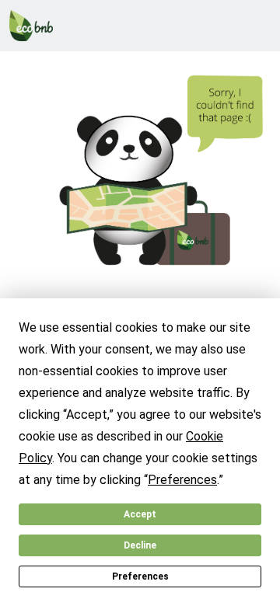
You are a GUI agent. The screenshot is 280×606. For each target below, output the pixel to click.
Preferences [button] (182, 479)
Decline (140, 545)
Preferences (140, 576)
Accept (140, 514)
